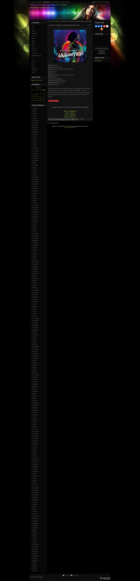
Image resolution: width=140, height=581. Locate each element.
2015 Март (34, 247)
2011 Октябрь (35, 151)
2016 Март (34, 275)
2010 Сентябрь (35, 120)
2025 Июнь (34, 537)
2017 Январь (35, 299)
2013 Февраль (35, 188)
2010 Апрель (35, 108)
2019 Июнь (34, 367)
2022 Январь (35, 440)
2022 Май (34, 450)
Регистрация (61, 5)
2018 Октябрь (35, 348)
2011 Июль (34, 144)
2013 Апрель (35, 193)
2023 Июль (34, 483)
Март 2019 (38, 87)
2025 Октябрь (35, 546)
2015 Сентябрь (35, 261)
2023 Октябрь (35, 490)
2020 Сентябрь (35, 403)
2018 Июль (34, 341)
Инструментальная (36, 55)
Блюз (33, 45)
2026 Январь (35, 553)
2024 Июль (34, 511)
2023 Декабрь (35, 494)
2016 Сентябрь (35, 290)
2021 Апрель (35, 419)
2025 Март (34, 530)
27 (36, 100)
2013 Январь (35, 186)
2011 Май (34, 139)
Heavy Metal (34, 53)
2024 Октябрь (35, 518)
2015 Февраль (35, 245)
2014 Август (34, 231)
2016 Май (34, 280)
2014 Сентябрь (35, 233)
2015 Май (34, 252)
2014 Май (34, 224)
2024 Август (34, 513)
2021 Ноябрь (35, 436)
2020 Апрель (35, 391)
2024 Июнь (34, 509)
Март (57, 21)
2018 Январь (35, 327)
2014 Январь (35, 214)
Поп (33, 28)
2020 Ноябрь (35, 407)
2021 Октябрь (35, 433)
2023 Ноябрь (35, 492)
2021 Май (34, 421)
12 (34, 96)
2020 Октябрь (35, 405)
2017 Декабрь (35, 325)
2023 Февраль (35, 471)
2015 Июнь (34, 254)
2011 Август (34, 146)
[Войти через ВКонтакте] (99, 26)
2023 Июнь (34, 480)
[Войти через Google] (107, 26)
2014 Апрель (35, 221)
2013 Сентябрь (35, 205)
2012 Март (34, 162)
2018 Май (34, 337)
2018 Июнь (34, 339)
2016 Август (34, 287)
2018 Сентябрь (35, 346)
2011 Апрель (35, 136)
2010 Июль (34, 115)
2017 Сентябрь (35, 318)
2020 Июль (34, 398)
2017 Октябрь (35, 320)
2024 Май (34, 506)
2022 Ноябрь (35, 464)
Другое (33, 38)
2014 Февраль (35, 217)
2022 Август (34, 457)
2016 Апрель (35, 278)
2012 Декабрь (35, 184)
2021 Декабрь (35, 438)
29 (40, 100)
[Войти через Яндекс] (104, 26)
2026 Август (34, 570)
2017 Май (34, 308)
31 (44, 100)
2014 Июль (34, 228)
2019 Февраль (35, 358)
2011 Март (34, 134)
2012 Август (34, 174)
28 (38, 100)
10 (44, 94)
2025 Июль (34, 539)
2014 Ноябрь (35, 238)
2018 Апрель (35, 334)
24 (44, 98)
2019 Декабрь (35, 381)
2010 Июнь (34, 113)
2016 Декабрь (35, 297)
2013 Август (34, 202)
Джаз (33, 72)
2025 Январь (35, 525)
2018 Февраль (35, 330)
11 (32, 96)
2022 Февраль (35, 443)
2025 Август (34, 542)
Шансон (34, 31)
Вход (65, 5)
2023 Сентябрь (35, 487)
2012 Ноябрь (35, 181)
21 (38, 98)
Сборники (34, 48)
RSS (57, 5)
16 (42, 96)
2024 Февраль (35, 499)
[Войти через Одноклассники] (101, 29)
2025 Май (34, 535)
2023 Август (34, 485)
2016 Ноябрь (35, 294)
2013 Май (34, 195)
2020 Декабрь (35, 410)
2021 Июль (34, 426)
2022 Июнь (34, 452)
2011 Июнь (34, 141)
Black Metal (34, 69)
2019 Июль (34, 370)
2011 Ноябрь (35, 153)
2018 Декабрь (35, 353)
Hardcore (34, 67)
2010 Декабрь (35, 127)
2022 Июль (34, 454)
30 (42, 100)
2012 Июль (34, 172)
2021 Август (34, 429)
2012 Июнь (34, 169)
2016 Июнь (34, 283)
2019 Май (34, 365)
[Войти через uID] (96, 26)
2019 (53, 21)
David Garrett (55, 119)
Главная (49, 21)
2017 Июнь (34, 311)
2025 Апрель (35, 532)
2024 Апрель (35, 504)
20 (36, 98)
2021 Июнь (34, 424)
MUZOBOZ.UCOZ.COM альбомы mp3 (42, 8)
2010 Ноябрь (35, 125)
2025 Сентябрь (35, 544)
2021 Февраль (35, 414)
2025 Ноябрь (35, 549)
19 (34, 98)
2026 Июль (34, 567)
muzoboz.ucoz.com (105, 578)
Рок (33, 26)
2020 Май (34, 393)
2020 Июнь (34, 396)
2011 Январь (35, 129)
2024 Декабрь (35, 523)
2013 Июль (34, 200)
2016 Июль (34, 285)
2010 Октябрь (35, 122)
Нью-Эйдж (34, 33)
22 (40, 98)
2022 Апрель (35, 447)
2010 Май (34, 111)
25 (32, 100)
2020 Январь (35, 384)
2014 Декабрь (35, 240)
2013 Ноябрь (35, 210)
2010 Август (34, 118)
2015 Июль (34, 257)
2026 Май (34, 563)
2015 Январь (35, 242)
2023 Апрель (35, 476)
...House (33, 60)
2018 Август (34, 344)
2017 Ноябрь (35, 323)
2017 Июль (34, 313)
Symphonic (68, 119)
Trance (33, 65)
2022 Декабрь (35, 466)
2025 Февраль (35, 527)
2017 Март (34, 304)
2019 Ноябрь (35, 379)
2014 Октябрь (35, 235)
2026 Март (34, 558)
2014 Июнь (34, 226)
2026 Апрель (35, 560)
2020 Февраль (35, 386)
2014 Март (34, 219)
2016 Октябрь (35, 292)
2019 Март (34, 360)
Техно (33, 36)
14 (38, 96)
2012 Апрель (35, 165)
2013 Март (34, 191)
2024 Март (34, 502)
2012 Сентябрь (35, 177)
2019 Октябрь (35, 377)
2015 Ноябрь (35, 266)
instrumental (62, 119)
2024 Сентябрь (35, 516)
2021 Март (34, 417)
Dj (32, 57)
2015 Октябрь (35, 264)
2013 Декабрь (35, 212)
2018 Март (34, 332)
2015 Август (34, 259)
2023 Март (34, 473)
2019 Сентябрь (35, 374)
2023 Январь (35, 469)
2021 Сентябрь (35, 431)
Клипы (33, 43)
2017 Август (34, 315)
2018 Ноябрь (35, 351)
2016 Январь (35, 271)
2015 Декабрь (35, 268)
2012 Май (34, 167)
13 (36, 96)
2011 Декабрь (35, 155)
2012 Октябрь (35, 179)
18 (32, 98)
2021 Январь (35, 412)
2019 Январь (35, 356)
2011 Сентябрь (35, 148)
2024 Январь (35, 497)
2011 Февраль (35, 132)
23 (42, 98)
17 (44, 96)
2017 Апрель (35, 306)
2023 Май (34, 478)
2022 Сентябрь (35, 459)
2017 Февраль (35, 301)
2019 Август (34, 372)
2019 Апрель (35, 363)
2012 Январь (35, 158)
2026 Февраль (35, 556)
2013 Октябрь (35, 207)
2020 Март (34, 388)
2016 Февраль (35, 273)
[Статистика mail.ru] (75, 575)
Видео (33, 40)
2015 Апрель (35, 250)
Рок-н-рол (34, 50)
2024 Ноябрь (35, 520)
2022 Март (34, 445)
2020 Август (34, 400)
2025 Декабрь (35, 551)
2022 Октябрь (35, 462)
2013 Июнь (34, 198)
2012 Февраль (35, 160)
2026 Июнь (34, 565)
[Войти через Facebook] (101, 26)
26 (34, 100)
